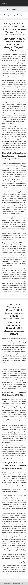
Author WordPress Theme (9, 583)
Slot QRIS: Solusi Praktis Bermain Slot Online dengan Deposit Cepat (14, 28)
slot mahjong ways (15, 375)
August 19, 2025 (20, 318)
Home (3, 9)
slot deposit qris (7, 134)
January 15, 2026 (20, 34)
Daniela (12, 34)
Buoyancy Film (7, 3)
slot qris (23, 445)
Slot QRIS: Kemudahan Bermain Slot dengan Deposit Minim (14, 310)
